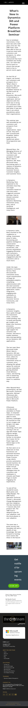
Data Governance (10, 704)
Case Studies (6, 658)
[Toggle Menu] (23, 3)
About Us (6, 653)
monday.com (6, 664)
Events (5, 655)
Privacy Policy (12, 646)
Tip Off (19, 704)
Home (5, 652)
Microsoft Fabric (7, 669)
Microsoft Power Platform (9, 671)
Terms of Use (5, 646)
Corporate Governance (13, 703)
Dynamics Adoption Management (11, 678)
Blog (5, 656)
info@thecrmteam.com (11, 688)
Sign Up (14, 586)
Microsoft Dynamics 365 (9, 667)
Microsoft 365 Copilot (8, 666)
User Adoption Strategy (9, 672)
